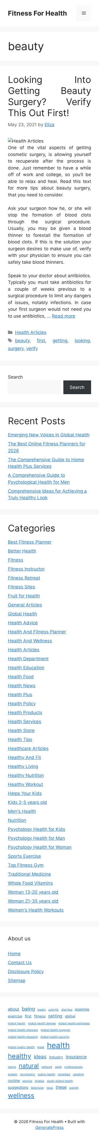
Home (14, 953)
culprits (53, 1009)
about (13, 1009)
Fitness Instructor (26, 569)
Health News (21, 685)
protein (12, 1074)
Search (15, 377)
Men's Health (22, 811)
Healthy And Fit (24, 757)
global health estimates (74, 1023)
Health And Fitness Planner (37, 631)
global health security (54, 1037)
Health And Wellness (30, 640)
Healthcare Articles (28, 748)
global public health (21, 1047)
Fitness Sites (21, 587)
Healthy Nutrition (26, 775)
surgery (15, 348)
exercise (15, 1016)
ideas (40, 1057)
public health (46, 1074)
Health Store (21, 730)
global (70, 1016)
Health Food (21, 676)
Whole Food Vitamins (30, 883)
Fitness (15, 560)
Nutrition (17, 820)
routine (14, 1080)
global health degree (42, 1023)
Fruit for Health (24, 595)
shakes (39, 1081)
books (41, 1009)
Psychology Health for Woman (40, 847)
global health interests (23, 1030)
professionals (73, 1067)
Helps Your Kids (25, 793)
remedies (64, 1074)
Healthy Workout (25, 784)
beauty (22, 340)
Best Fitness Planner (29, 542)
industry (56, 1057)
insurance (76, 1056)
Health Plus (20, 694)
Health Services (24, 721)
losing (12, 1067)
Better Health (22, 551)
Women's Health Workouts (36, 910)
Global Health (22, 613)
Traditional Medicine (29, 874)
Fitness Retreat (24, 578)
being (28, 1009)
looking (82, 340)
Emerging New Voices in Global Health (48, 434)
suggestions (18, 1087)
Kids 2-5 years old (27, 802)
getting (60, 340)
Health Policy (22, 703)
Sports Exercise (24, 856)
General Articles (25, 604)
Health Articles (30, 332)
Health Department (28, 658)
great (40, 1047)
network (46, 1067)
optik (58, 1067)
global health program (55, 1030)
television (37, 1088)
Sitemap (16, 980)
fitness (39, 1016)
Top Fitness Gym (26, 865)
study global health (60, 1081)
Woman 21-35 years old (33, 901)
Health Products (25, 712)
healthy (19, 1056)
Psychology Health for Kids (36, 829)
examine (82, 1009)
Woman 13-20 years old (33, 892)
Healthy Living (23, 766)
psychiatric (27, 1074)
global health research (23, 1037)
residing (78, 1074)
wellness (21, 1095)
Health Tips (20, 739)
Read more (63, 316)
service (27, 1081)
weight (73, 1088)
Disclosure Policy (26, 971)
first (41, 340)
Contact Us (20, 962)
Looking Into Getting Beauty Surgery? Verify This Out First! (49, 96)
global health (16, 1023)
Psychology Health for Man (36, 838)
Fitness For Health (37, 13)
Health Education (26, 667)
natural (29, 1065)
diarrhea (66, 1009)
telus (49, 1088)
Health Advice (23, 622)
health (58, 1045)
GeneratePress (49, 1127)
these (61, 1087)
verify (32, 348)
